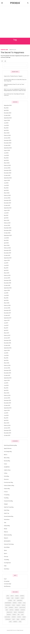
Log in (5, 578)
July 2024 (6, 123)
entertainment (8, 602)
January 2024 (7, 138)
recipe (15, 612)
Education (6, 479)
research (9, 614)
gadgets (18, 605)
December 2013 (7, 430)
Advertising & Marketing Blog (10, 445)
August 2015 (7, 380)
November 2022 (7, 173)
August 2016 (7, 350)
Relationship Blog (8, 535)
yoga (20, 621)
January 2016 (7, 368)
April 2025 (6, 110)
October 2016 (7, 345)
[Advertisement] (15, 22)
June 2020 (6, 238)
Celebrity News (7, 470)
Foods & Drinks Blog (8, 501)
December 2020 (7, 228)
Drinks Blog (6, 476)
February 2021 (7, 223)
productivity (9, 612)
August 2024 (7, 120)
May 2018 (6, 298)
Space (5, 550)
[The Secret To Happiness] (2, 61)
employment (19, 600)
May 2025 (6, 108)
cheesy (22, 598)
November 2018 (7, 283)
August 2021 (7, 210)
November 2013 (7, 433)
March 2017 (6, 333)
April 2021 (6, 218)
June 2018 (6, 295)
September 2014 (7, 408)
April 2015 (6, 390)
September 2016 (7, 348)
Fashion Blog (7, 488)
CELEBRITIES (7, 467)
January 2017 (7, 338)
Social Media (7, 547)
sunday (24, 616)
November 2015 (7, 373)
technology (8, 619)
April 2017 (6, 330)
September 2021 (7, 208)
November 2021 (7, 203)
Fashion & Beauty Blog (9, 485)
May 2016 (6, 358)
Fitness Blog (6, 494)
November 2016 (7, 343)
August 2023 (7, 150)
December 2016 (7, 340)
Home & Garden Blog (8, 516)
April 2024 (6, 130)
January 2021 (7, 225)
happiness (11, 607)
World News (6, 569)
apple (8, 595)
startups (13, 616)
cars (12, 598)
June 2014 (6, 415)
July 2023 (6, 153)
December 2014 (7, 400)
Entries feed (6, 581)
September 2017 (7, 318)
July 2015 (6, 383)
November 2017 (7, 313)
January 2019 (7, 278)
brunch (17, 595)
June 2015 (6, 385)
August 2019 (7, 260)
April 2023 (6, 160)
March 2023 (6, 163)
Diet (14, 600)
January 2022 (7, 198)
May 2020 (6, 240)
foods (13, 605)
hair (6, 607)
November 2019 (7, 253)
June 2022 (6, 185)
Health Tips (6, 513)
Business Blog (7, 460)
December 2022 (7, 170)
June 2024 (6, 125)
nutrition (23, 609)
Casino (5, 464)
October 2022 (7, 175)
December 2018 (7, 280)
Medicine (6, 531)
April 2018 (6, 300)
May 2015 (6, 388)
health (16, 607)
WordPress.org (7, 586)
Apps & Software (7, 448)
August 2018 (7, 290)
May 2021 (6, 215)
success (19, 616)
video (10, 621)
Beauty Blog (6, 457)
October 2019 (7, 255)
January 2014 (7, 428)
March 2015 (6, 393)
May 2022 (6, 188)
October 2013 (7, 435)
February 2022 (7, 195)
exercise (14, 602)
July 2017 (6, 323)
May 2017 (6, 328)
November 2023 (7, 143)
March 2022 (6, 193)
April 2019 (6, 270)
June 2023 (6, 155)
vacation (23, 619)
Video (5, 565)
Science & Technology (9, 544)
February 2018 (7, 305)
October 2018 (7, 285)
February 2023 (7, 165)
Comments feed (7, 583)
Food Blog (6, 497)
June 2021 (6, 213)
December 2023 (7, 140)
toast (13, 619)
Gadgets (6, 504)
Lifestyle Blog (4, 49)
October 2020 (7, 233)
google (23, 605)
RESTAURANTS (7, 541)
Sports (5, 553)
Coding (5, 473)
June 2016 (6, 355)
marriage (17, 609)
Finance (6, 491)
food (24, 602)
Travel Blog (6, 559)
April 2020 (6, 243)
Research (6, 538)
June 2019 (6, 265)
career (8, 598)
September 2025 (8, 105)
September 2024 (8, 118)
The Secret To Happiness (12, 52)
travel (18, 619)
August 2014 (7, 410)
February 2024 (7, 135)
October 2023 (7, 145)
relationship (21, 612)
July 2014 (6, 413)
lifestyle (11, 609)
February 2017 (7, 335)
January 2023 (7, 168)
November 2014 (7, 403)
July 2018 (6, 293)
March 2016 (6, 363)
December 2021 (7, 200)
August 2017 (6, 320)
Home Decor (6, 519)
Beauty (5, 454)
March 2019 (6, 273)
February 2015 (7, 395)
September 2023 (8, 148)
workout (15, 621)
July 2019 (6, 263)
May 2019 (6, 268)
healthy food (22, 607)
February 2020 (7, 248)
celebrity (17, 598)
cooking (10, 600)
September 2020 (8, 235)
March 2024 (6, 133)
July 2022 (6, 183)
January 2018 (7, 308)
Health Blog (6, 510)
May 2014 (6, 418)
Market (5, 528)
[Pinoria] (15, 2)
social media (7, 616)
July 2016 (6, 353)
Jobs (5, 522)
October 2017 (7, 315)
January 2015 (7, 398)
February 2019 (7, 275)
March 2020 (6, 245)
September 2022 (8, 178)
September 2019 (7, 258)
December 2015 (7, 370)
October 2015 (7, 375)
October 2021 (7, 205)
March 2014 (6, 423)
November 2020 (7, 230)
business (22, 595)
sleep (22, 614)
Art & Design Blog (8, 451)
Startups (6, 556)
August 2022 (7, 180)
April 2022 (6, 190)
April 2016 (6, 360)
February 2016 (7, 365)
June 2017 (6, 325)
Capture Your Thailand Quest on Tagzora (13, 76)
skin (18, 614)
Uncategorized (7, 562)
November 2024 (7, 113)
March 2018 (6, 303)
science (14, 614)
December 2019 (7, 250)
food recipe (7, 605)
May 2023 (6, 158)
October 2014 (7, 405)
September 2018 (7, 288)
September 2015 (7, 378)
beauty (12, 595)
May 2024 (6, 128)
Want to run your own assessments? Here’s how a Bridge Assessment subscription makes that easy (15, 90)
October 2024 (7, 115)
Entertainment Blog (8, 482)
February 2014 (7, 425)
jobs (7, 609)
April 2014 (6, 420)
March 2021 (6, 220)
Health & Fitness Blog (8, 507)
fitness (19, 602)
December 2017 (7, 310)
